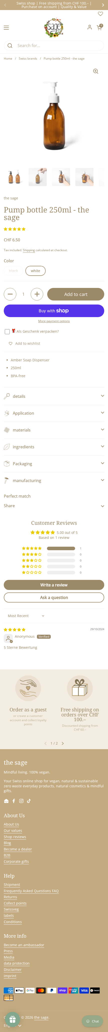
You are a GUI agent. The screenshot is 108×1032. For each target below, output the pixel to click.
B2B (7, 855)
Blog (7, 842)
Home (8, 58)
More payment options (54, 321)
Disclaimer (13, 969)
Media (9, 957)
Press (8, 951)
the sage (41, 1017)
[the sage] (54, 28)
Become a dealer (18, 849)
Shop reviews (15, 836)
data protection (17, 963)
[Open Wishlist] (100, 15)
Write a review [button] (54, 585)
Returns (10, 896)
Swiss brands (28, 58)
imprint (10, 975)
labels (9, 915)
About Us (11, 824)
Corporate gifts (16, 861)
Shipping (29, 250)
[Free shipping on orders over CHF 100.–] (80, 688)
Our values (13, 830)
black (13, 270)
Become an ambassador (24, 944)
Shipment (12, 884)
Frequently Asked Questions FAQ (31, 890)
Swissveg (11, 909)
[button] (99, 28)
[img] (14, 629)
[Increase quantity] (37, 294)
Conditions (13, 921)
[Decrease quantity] (10, 294)
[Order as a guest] (28, 688)
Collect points (15, 903)
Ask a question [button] (54, 597)
